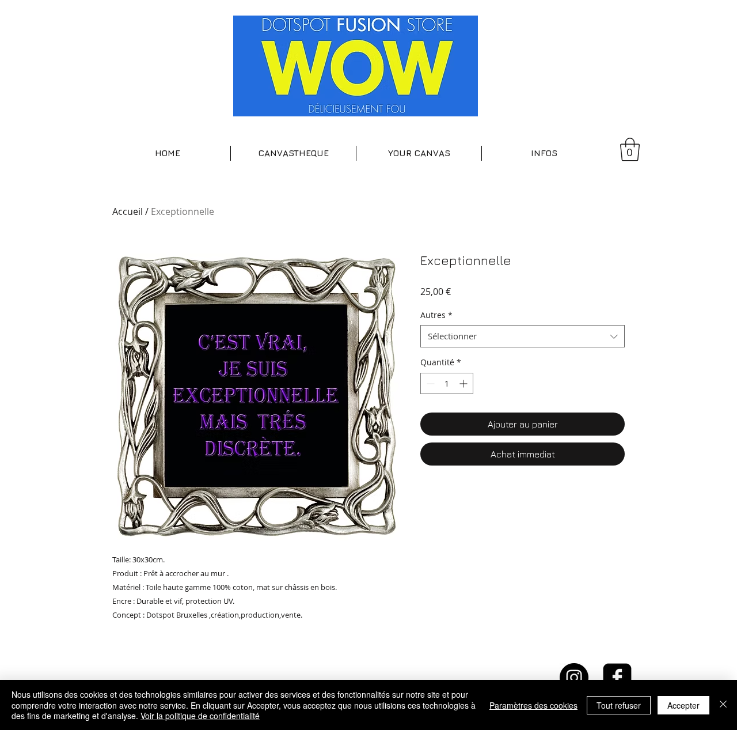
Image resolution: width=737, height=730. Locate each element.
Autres (436, 314)
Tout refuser (619, 705)
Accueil (127, 211)
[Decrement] (429, 383)
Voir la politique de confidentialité (200, 715)
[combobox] (522, 336)
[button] (293, 153)
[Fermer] (723, 705)
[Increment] (464, 383)
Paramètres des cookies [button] (533, 705)
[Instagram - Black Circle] (574, 677)
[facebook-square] (617, 677)
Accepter (683, 705)
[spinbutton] (446, 383)
